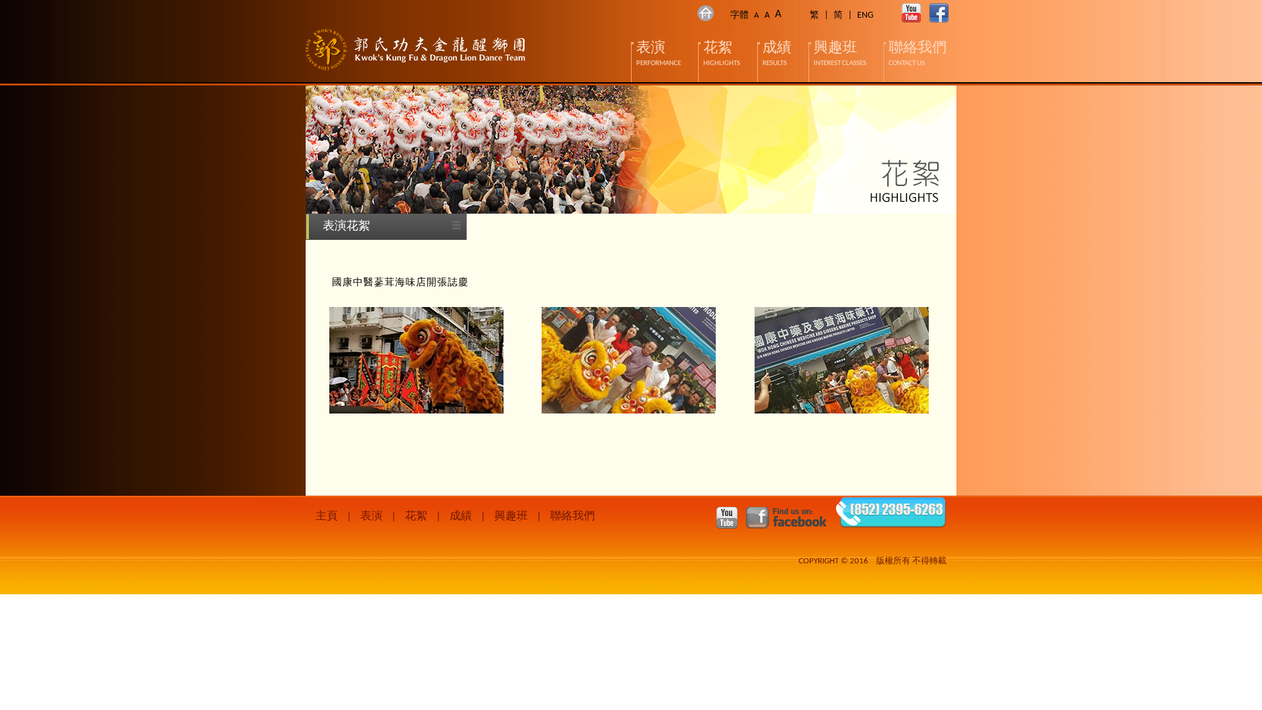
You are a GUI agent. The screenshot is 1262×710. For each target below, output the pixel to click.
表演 (371, 516)
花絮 (416, 516)
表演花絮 (346, 226)
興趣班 (511, 516)
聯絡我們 (572, 516)
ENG (865, 15)
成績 (461, 516)
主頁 (327, 516)
